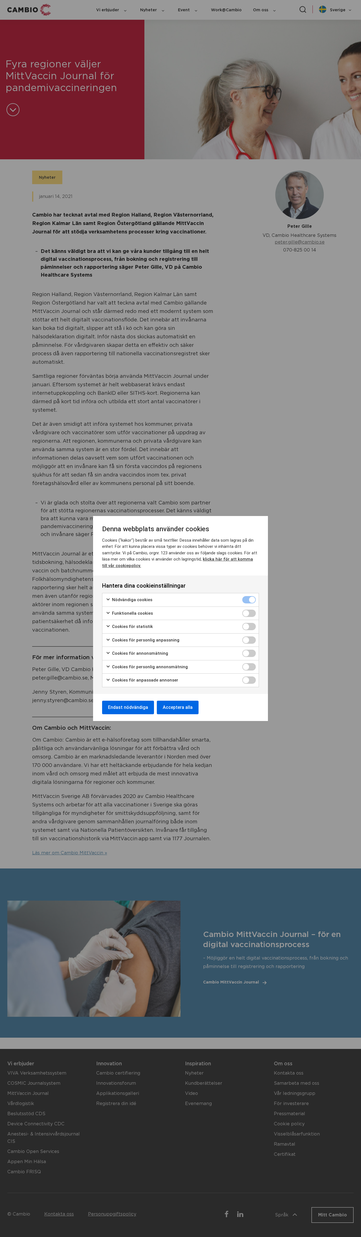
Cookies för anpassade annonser (144, 680)
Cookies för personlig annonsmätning (149, 666)
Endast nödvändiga (128, 707)
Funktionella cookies (132, 613)
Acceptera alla (178, 707)
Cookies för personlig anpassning (145, 640)
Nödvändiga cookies (131, 599)
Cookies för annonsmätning (139, 653)
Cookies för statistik (132, 626)
